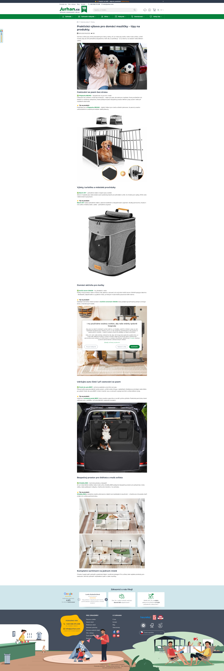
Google (132, 338)
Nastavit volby (122, 347)
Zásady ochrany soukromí (112, 342)
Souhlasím (134, 347)
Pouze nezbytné (91, 347)
